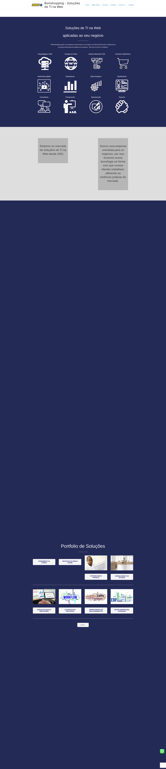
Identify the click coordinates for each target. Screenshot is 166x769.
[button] (44, 562)
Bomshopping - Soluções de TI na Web (62, 5)
